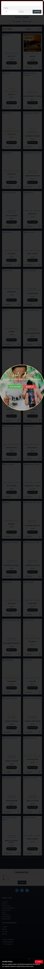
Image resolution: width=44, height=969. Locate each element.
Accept (39, 961)
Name (4, 4)
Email (4, 11)
